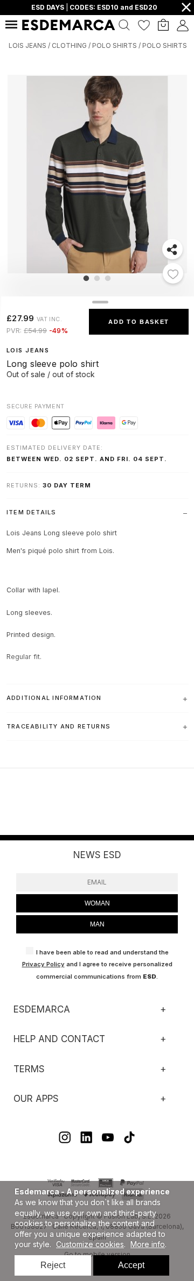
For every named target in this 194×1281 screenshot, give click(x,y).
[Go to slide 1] (86, 278)
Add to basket (138, 322)
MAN (97, 924)
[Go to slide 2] (97, 278)
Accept (131, 1265)
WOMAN (97, 903)
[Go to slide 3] (107, 278)
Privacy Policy (43, 964)
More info (147, 1244)
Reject (52, 1265)
